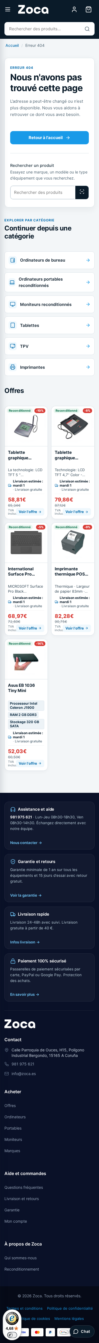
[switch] (12, 1335)
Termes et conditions (24, 1308)
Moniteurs (13, 1139)
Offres (10, 1105)
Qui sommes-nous (20, 1257)
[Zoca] (33, 9)
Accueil (12, 45)
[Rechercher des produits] (82, 192)
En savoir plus (24, 994)
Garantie (12, 1210)
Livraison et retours (21, 1198)
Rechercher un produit (32, 165)
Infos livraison (25, 942)
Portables (12, 1128)
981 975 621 (21, 817)
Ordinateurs (15, 1116)
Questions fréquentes (23, 1187)
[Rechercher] (87, 28)
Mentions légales (69, 1318)
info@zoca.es (24, 1073)
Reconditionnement (21, 1269)
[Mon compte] (74, 9)
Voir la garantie (26, 895)
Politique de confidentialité (70, 1308)
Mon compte (15, 1221)
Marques (12, 1150)
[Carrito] (88, 9)
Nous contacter (26, 842)
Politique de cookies (32, 1318)
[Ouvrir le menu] (8, 9)
